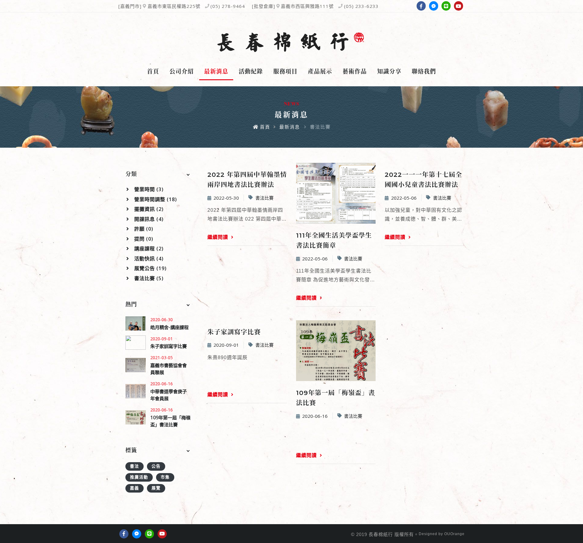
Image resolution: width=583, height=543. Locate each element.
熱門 (131, 304)
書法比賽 (264, 198)
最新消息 (216, 71)
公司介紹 (181, 71)
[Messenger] (433, 5)
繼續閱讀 (218, 237)
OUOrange (454, 534)
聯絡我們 (424, 71)
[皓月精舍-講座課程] (135, 323)
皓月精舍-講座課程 (169, 327)
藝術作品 (355, 71)
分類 (131, 174)
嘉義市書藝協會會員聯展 (168, 368)
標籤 (131, 450)
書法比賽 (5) (148, 278)
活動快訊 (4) (148, 258)
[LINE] (446, 5)
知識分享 (389, 71)
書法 (134, 466)
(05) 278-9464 (227, 6)
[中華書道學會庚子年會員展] (135, 391)
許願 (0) (143, 228)
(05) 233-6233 (361, 6)
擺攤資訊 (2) (148, 209)
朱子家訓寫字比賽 (168, 346)
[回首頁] (291, 42)
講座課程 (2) (148, 248)
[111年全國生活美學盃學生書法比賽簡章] (336, 193)
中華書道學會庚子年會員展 (168, 394)
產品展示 (320, 71)
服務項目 (285, 71)
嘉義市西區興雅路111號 (307, 6)
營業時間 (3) (148, 189)
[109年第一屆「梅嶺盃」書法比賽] (135, 417)
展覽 (156, 488)
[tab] (158, 174)
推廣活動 (139, 477)
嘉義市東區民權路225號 (174, 6)
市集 (165, 477)
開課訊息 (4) (148, 219)
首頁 (153, 71)
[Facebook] (421, 5)
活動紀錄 (251, 71)
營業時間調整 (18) (155, 199)
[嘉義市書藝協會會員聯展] (135, 365)
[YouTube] (458, 5)
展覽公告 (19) (150, 268)
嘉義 (134, 488)
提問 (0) (143, 238)
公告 (156, 466)
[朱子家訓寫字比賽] (135, 342)
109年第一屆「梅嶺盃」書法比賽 (170, 421)
